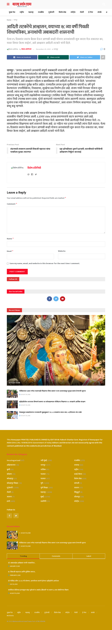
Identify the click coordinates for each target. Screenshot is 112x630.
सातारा (76, 487)
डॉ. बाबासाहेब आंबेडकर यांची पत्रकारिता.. (21, 562)
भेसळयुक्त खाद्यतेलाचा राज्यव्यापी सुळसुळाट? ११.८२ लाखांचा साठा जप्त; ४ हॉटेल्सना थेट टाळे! (50, 412)
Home (9, 20)
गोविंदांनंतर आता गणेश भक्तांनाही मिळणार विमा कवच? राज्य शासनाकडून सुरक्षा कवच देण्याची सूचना (52, 390)
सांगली (76, 483)
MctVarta (10, 615)
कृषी (8, 469)
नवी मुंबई (44, 460)
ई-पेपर (90, 12)
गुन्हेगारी (51, 12)
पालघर (43, 474)
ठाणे (8, 501)
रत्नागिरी (43, 501)
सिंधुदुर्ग (77, 492)
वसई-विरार (78, 474)
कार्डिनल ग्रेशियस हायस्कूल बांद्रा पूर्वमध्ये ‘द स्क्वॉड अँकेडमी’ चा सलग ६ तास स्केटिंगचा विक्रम (38, 589)
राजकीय (41, 12)
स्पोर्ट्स (73, 12)
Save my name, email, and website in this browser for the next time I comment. (45, 263)
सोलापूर (77, 496)
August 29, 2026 (15, 383)
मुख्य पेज (12, 12)
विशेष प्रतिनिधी (26, 49)
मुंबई (42, 496)
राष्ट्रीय (22, 12)
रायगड (76, 465)
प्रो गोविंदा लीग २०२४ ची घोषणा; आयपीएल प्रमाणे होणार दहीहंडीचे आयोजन (33, 580)
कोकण (9, 474)
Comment (12, 204)
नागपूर (15, 20)
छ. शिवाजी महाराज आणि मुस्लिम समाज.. (22, 571)
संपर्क (99, 12)
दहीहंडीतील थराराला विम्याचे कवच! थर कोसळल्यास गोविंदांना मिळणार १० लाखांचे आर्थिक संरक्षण (52, 401)
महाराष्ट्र (30, 12)
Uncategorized (13, 460)
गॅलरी (82, 12)
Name (10, 238)
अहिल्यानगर (11, 465)
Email (10, 251)
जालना (9, 496)
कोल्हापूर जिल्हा (12, 483)
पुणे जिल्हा (44, 487)
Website (61, 251)
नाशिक (43, 469)
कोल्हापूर (10, 478)
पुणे (42, 483)
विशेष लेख (62, 12)
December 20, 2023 (43, 49)
